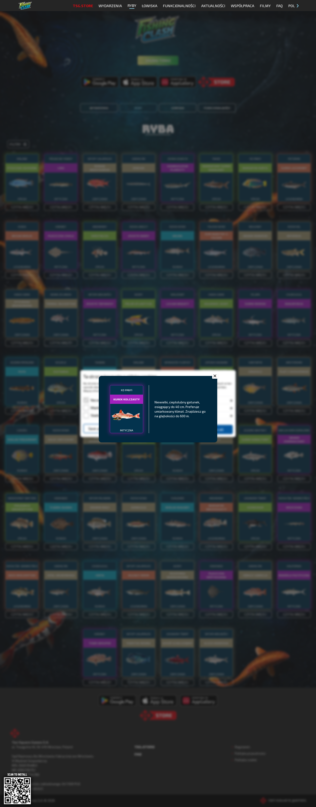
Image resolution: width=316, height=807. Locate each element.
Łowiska (149, 5)
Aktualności (213, 5)
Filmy (265, 5)
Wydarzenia (110, 5)
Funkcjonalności (179, 5)
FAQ (279, 5)
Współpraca (242, 5)
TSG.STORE (83, 5)
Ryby (131, 5)
